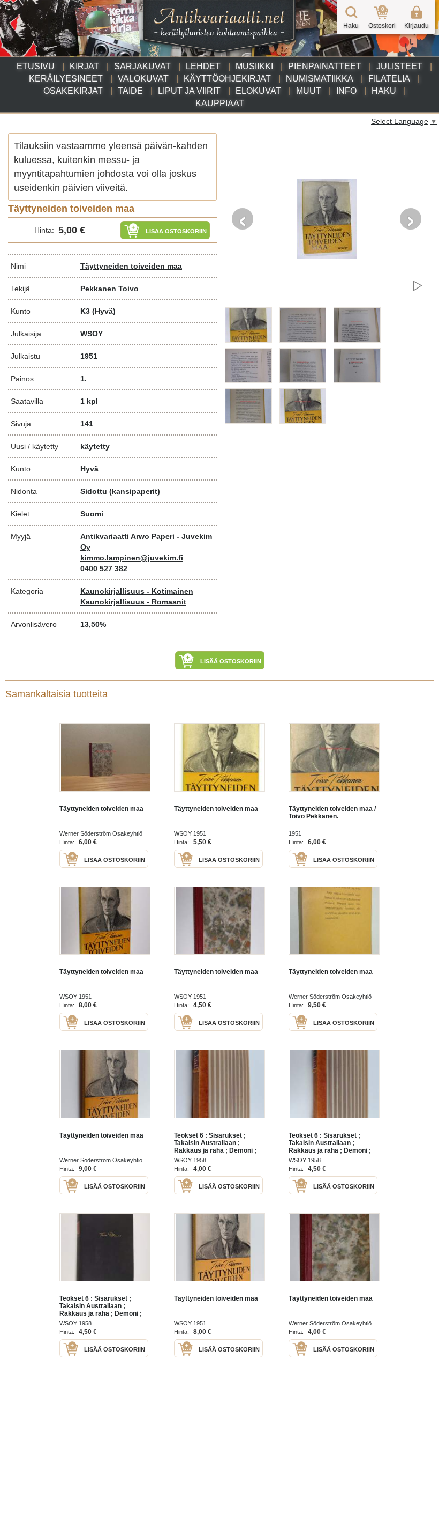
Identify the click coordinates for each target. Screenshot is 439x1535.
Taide (130, 90)
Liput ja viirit (189, 90)
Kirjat (84, 66)
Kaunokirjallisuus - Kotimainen (136, 591)
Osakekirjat (73, 90)
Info (346, 90)
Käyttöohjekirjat (227, 78)
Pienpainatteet (324, 66)
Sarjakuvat (142, 66)
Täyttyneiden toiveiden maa (131, 266)
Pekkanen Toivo (109, 288)
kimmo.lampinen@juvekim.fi (131, 558)
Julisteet (399, 66)
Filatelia (389, 78)
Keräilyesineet (66, 78)
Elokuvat (258, 90)
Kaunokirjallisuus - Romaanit (133, 601)
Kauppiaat (219, 103)
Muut (308, 90)
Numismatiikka (319, 78)
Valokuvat (143, 78)
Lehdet (203, 66)
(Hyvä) (104, 311)
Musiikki (254, 66)
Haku (384, 90)
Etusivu (36, 66)
